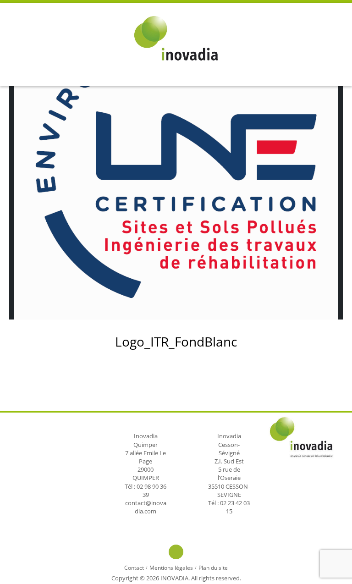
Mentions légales (171, 568)
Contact (134, 568)
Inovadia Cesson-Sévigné (229, 444)
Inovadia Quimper (145, 440)
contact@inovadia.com (145, 507)
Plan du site (213, 568)
